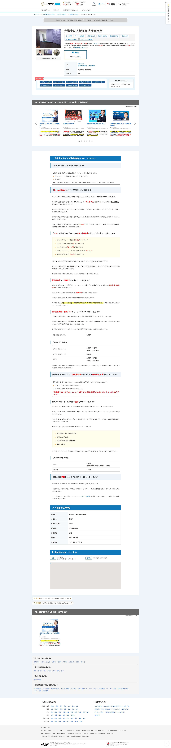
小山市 (42, 662)
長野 (76, 712)
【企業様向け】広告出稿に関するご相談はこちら (52, 736)
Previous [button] (36, 123)
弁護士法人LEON (68, 123)
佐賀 (56, 721)
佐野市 (54, 662)
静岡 (60, 712)
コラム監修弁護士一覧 (112, 730)
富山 (80, 712)
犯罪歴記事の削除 (123, 688)
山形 (73, 706)
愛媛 (80, 718)
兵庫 (56, 715)
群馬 (58, 670)
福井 (88, 712)
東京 (35, 670)
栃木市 (59, 662)
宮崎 (72, 721)
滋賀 (64, 715)
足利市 (48, 662)
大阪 (52, 715)
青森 (57, 706)
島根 (56, 718)
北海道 (52, 706)
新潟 (72, 712)
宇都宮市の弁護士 (73, 14)
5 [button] (89, 141)
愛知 (52, 712)
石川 (84, 712)
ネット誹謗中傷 (65, 688)
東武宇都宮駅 (37, 679)
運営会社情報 (70, 730)
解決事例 (56, 10)
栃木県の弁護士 (61, 14)
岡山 (60, 718)
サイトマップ (122, 730)
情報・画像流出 (82, 688)
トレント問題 (37, 690)
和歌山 (72, 715)
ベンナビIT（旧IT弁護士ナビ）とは (49, 730)
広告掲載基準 (93, 733)
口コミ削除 (46, 688)
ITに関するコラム (100, 730)
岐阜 (56, 712)
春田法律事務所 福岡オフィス (96, 123)
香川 (76, 718)
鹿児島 (76, 721)
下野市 (65, 662)
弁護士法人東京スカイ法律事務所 (50, 124)
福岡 (52, 721)
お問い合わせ (110, 733)
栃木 (62, 670)
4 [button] (86, 141)
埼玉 (45, 670)
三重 (64, 712)
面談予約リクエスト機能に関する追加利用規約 (78, 736)
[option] (50, 123)
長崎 (60, 721)
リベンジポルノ (93, 688)
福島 (77, 706)
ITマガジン (62, 730)
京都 (60, 715)
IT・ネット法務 (111, 688)
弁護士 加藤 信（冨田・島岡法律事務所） (120, 124)
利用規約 (78, 730)
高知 (84, 718)
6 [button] (92, 141)
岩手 (61, 706)
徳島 (72, 718)
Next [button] (135, 123)
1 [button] (79, 141)
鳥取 (52, 718)
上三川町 (71, 662)
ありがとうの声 (86, 10)
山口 (68, 718)
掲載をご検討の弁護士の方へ (48, 733)
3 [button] (84, 141)
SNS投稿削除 (37, 688)
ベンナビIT (36, 14)
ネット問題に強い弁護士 (48, 14)
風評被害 (45, 690)
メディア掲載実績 (61, 733)
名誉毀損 (73, 688)
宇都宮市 (36, 662)
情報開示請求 (55, 688)
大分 (68, 721)
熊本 (64, 721)
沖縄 (81, 721)
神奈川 (40, 670)
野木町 (83, 662)
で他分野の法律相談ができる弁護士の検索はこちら (52, 598)
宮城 (65, 706)
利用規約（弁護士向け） (88, 730)
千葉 (49, 670)
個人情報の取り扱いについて (75, 733)
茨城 (54, 670)
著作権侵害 (102, 688)
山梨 (68, 712)
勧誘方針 (86, 733)
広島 (64, 718)
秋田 (69, 706)
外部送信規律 (102, 733)
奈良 (68, 715)
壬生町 (77, 662)
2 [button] (81, 141)
